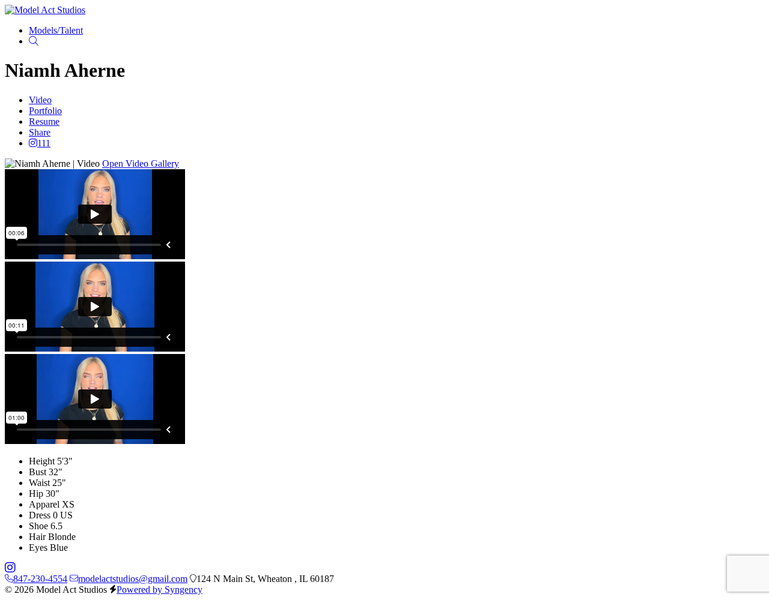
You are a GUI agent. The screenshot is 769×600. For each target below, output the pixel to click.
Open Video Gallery (140, 163)
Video (40, 100)
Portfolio (45, 111)
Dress (39, 515)
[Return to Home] (45, 10)
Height (42, 461)
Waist (39, 483)
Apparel (44, 504)
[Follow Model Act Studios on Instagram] (10, 568)
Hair (37, 537)
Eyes (38, 547)
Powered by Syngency (159, 589)
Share (39, 132)
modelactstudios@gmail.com (132, 579)
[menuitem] (56, 30)
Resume (44, 121)
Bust (37, 472)
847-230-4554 (40, 579)
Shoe (38, 526)
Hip (36, 493)
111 (43, 143)
